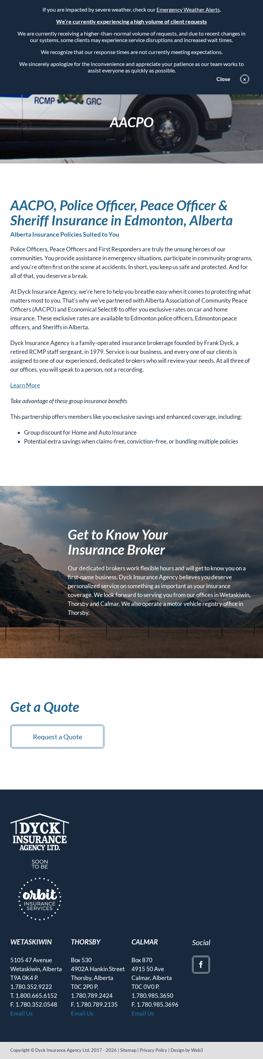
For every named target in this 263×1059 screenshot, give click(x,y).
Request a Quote (57, 736)
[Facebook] (201, 965)
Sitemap (128, 1050)
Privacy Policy (153, 1050)
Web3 (197, 1050)
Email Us (21, 1013)
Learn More (25, 385)
